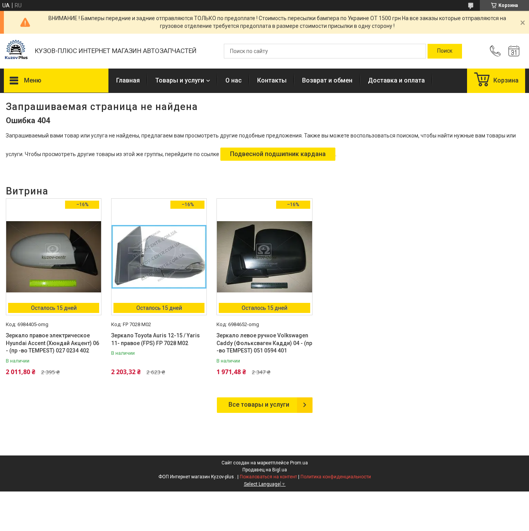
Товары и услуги (179, 80)
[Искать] (445, 51)
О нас (233, 80)
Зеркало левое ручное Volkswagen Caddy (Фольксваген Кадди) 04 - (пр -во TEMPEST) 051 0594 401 (264, 343)
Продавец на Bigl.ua (264, 470)
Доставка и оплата (396, 80)
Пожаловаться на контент (268, 476)
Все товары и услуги (258, 404)
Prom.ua (299, 463)
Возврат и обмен (327, 80)
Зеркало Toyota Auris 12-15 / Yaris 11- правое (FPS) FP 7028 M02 (155, 339)
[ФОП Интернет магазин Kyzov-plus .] (15, 51)
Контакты (272, 80)
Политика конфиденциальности (336, 476)
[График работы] (513, 51)
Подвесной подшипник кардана (278, 154)
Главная (128, 80)
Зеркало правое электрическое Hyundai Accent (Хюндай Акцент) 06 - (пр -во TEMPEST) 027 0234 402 (52, 343)
